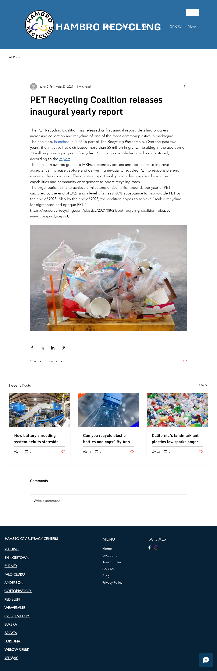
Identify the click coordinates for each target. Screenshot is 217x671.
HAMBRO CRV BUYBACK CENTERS (31, 539)
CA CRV (108, 569)
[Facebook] (149, 547)
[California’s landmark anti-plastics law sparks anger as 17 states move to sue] (177, 410)
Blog (106, 576)
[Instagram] (156, 547)
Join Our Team (113, 562)
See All (203, 385)
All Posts (14, 57)
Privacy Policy (112, 582)
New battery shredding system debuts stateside (36, 438)
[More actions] (184, 86)
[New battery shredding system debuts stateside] (39, 410)
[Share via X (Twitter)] (42, 348)
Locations (109, 555)
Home (107, 549)
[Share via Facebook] (32, 348)
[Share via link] (63, 348)
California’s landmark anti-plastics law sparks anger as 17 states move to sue (176, 438)
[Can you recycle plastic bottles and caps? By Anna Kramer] (108, 410)
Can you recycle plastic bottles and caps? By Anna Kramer (107, 438)
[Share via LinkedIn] (53, 348)
